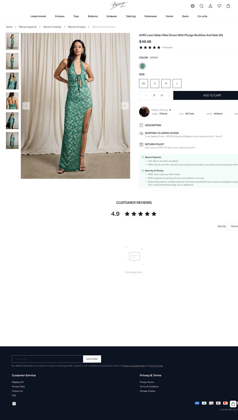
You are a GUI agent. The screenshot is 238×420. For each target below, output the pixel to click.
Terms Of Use (156, 365)
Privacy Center (147, 382)
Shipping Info (18, 382)
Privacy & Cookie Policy (134, 365)
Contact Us (17, 391)
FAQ (14, 395)
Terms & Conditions (149, 386)
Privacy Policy (18, 386)
